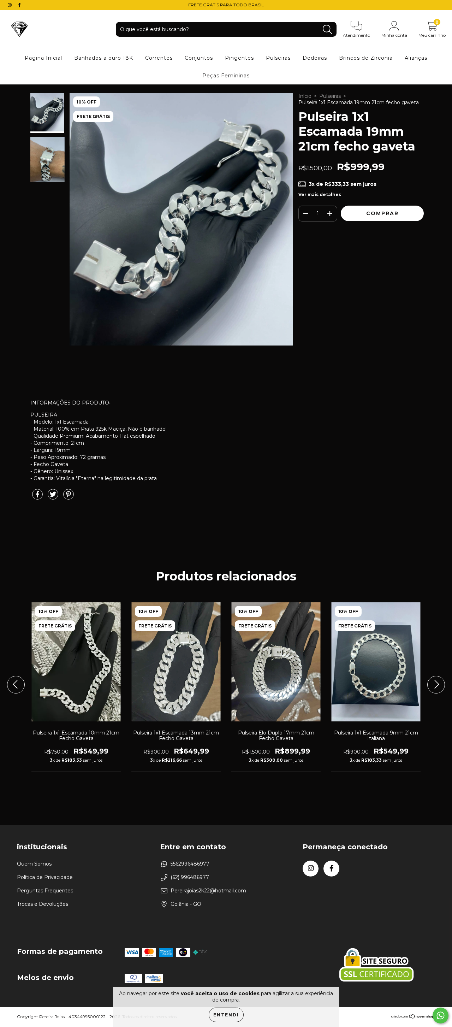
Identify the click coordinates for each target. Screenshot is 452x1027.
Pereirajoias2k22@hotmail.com (208, 890)
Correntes (159, 58)
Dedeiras (315, 58)
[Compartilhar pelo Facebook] (38, 497)
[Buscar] (327, 29)
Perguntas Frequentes (45, 890)
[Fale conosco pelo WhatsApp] (440, 1015)
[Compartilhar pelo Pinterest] (68, 497)
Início (304, 96)
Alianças (416, 58)
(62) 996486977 (190, 877)
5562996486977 (190, 864)
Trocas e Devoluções (42, 904)
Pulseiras (278, 58)
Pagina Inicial (43, 58)
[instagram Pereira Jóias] (10, 5)
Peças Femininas (226, 75)
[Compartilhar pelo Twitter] (54, 497)
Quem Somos (34, 864)
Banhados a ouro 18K (103, 58)
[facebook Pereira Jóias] (19, 5)
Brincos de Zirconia (366, 58)
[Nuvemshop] (413, 1017)
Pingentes (239, 58)
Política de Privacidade (45, 877)
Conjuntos (199, 58)
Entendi (226, 1014)
